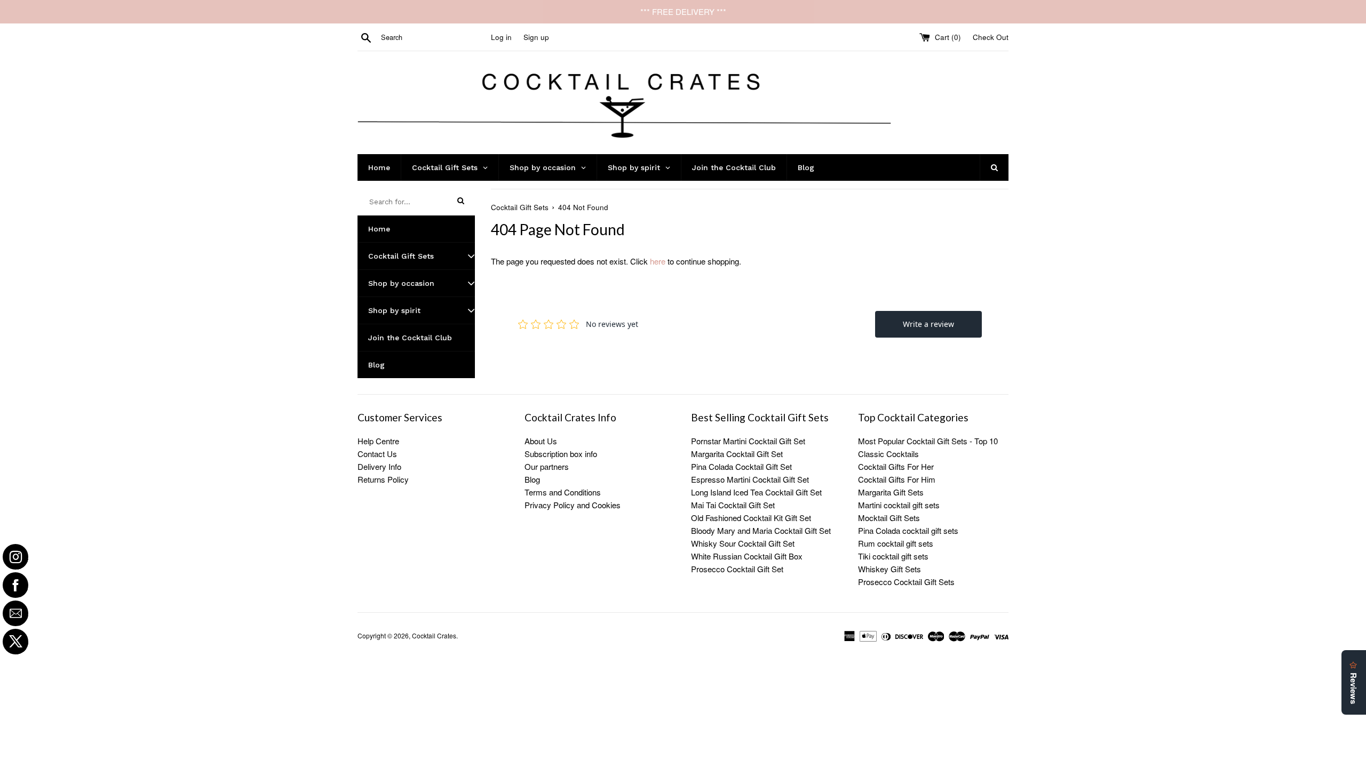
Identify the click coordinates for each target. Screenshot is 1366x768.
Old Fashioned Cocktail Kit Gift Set (751, 517)
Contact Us (377, 453)
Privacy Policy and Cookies (573, 504)
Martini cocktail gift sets (899, 504)
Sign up (536, 37)
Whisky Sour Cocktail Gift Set (743, 543)
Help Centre (378, 440)
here (657, 261)
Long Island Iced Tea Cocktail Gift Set (756, 492)
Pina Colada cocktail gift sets (908, 530)
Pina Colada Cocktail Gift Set (741, 466)
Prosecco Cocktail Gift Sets (906, 581)
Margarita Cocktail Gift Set (737, 453)
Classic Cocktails (888, 453)
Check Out (990, 37)
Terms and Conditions (563, 492)
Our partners (547, 466)
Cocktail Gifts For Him (896, 479)
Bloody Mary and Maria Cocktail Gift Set (761, 530)
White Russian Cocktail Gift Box (747, 556)
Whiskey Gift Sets (889, 568)
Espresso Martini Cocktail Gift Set (750, 479)
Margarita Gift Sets (891, 492)
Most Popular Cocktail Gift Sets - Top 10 (928, 440)
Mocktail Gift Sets (889, 517)
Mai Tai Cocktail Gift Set (733, 504)
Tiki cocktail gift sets (893, 556)
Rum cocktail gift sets (895, 543)
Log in (501, 37)
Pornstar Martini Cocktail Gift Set (748, 440)
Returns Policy (383, 479)
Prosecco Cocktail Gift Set (737, 568)
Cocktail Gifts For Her (896, 466)
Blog (532, 479)
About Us (541, 440)
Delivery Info (379, 466)
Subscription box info (561, 453)
